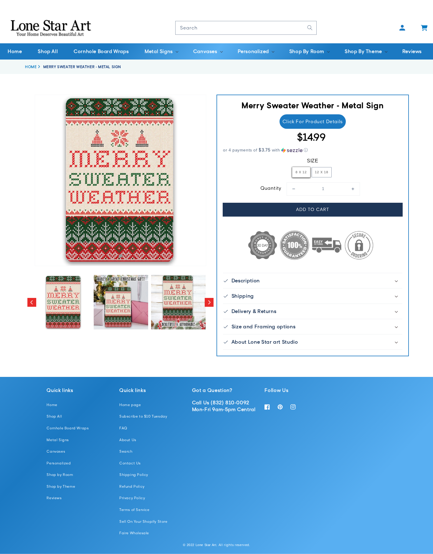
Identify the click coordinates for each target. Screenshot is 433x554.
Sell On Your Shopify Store (143, 521)
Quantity (271, 188)
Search (126, 451)
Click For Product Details (312, 121)
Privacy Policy (132, 498)
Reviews (54, 498)
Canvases (56, 451)
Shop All (54, 416)
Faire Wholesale (134, 533)
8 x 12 (301, 172)
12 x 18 (321, 172)
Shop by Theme (61, 486)
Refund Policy (132, 486)
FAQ (123, 428)
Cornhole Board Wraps (68, 428)
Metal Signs (58, 440)
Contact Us (130, 463)
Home (52, 405)
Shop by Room (60, 474)
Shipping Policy (133, 474)
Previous (31, 302)
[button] (161, 51)
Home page (130, 405)
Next (209, 302)
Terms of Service (134, 509)
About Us (127, 440)
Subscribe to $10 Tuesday (143, 416)
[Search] (309, 27)
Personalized (59, 463)
